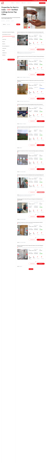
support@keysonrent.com (42, 0)
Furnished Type (4, 48)
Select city (4, 24)
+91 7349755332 (35, 0)
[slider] (2, 36)
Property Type (4, 39)
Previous (25, 27)
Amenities (3, 50)
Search (18, 24)
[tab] (3, 21)
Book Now (40, 74)
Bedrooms (3, 41)
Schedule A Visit (32, 49)
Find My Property (11, 59)
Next (29, 27)
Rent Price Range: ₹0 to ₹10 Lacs (6, 34)
